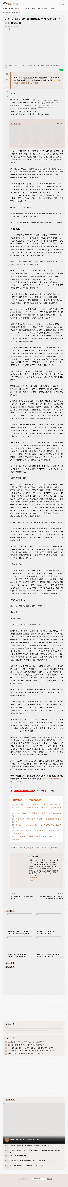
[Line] (7, 80)
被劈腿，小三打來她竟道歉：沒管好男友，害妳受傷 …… (48, 932)
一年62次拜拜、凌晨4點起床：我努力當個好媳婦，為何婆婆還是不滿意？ (31, 1051)
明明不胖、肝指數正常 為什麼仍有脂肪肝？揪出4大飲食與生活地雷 (19, 933)
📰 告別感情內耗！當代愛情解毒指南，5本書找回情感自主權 (36, 804)
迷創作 (28, 9)
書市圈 (17, 9)
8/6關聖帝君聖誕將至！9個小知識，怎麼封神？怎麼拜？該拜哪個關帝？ (30, 1048)
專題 (39, 9)
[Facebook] (7, 74)
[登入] (61, 4)
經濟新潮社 (20, 26)
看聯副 (11, 9)
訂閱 (49, 1179)
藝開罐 (22, 9)
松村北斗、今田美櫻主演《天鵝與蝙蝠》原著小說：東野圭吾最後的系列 (48, 956)
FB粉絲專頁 (33, 877)
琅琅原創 (45, 9)
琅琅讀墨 (52, 9)
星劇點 (34, 9)
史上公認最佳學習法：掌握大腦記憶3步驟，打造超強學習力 (26, 1042)
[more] (60, 123)
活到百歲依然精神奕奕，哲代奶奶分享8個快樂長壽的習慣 (26, 1045)
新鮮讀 (5, 9)
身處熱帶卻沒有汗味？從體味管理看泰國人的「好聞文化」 (26, 1054)
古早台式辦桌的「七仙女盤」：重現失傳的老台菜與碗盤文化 (19, 955)
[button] (7, 85)
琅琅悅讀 (5, 12)
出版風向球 (17, 12)
